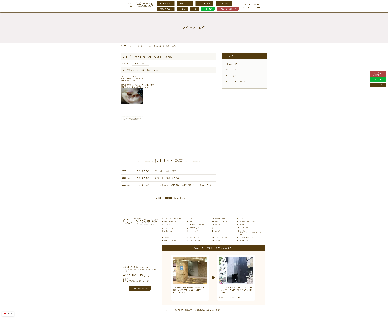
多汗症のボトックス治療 (197, 224)
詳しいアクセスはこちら (230, 297)
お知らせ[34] (234, 64)
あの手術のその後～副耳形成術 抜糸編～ (141, 70)
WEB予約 (377, 74)
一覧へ (168, 198)
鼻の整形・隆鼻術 (220, 218)
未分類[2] (232, 76)
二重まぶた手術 (194, 218)
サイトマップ (194, 231)
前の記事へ (159, 198)
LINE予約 (208, 9)
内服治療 (217, 224)
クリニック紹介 (204, 3)
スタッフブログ (140, 64)
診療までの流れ (166, 9)
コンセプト (218, 228)
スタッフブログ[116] (237, 81)
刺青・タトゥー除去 (196, 240)
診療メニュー (185, 3)
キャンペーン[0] (235, 70)
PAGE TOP (378, 85)
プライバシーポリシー (246, 237)
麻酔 (191, 221)
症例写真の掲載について (197, 228)
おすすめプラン (166, 3)
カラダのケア (168, 224)
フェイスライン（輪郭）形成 (173, 218)
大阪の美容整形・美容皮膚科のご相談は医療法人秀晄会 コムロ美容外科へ (198, 310)
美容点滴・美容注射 (170, 221)
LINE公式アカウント (221, 237)
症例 (194, 9)
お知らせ (167, 237)
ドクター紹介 (223, 3)
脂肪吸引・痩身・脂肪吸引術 (248, 221)
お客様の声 (250, 232)
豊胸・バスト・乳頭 (221, 221)
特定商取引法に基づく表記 (172, 240)
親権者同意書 (244, 240)
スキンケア (243, 218)
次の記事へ (178, 198)
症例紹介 (217, 231)
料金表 (182, 9)
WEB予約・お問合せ (228, 9)
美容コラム (218, 240)
